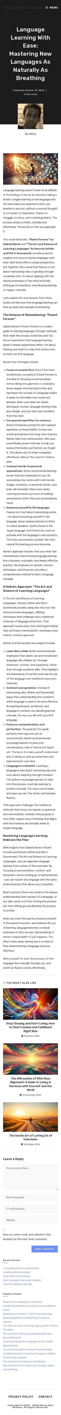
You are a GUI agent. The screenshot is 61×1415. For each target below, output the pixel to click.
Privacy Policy (20, 1396)
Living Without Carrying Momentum (21, 1268)
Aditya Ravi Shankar (22, 7)
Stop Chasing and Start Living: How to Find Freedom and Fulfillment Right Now (30, 1027)
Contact (45, 1396)
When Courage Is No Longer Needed (22, 1280)
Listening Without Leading (16, 1272)
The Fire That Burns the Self (17, 1284)
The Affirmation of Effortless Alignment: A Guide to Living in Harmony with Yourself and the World (30, 1084)
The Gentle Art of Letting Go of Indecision (30, 1137)
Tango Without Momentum (16, 1276)
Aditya (32, 133)
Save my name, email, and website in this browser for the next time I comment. (27, 1237)
